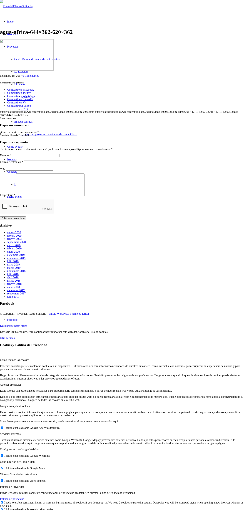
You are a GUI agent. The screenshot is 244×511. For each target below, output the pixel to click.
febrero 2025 (14, 235)
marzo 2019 (14, 267)
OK (2, 337)
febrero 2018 (14, 283)
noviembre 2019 (16, 258)
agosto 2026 (14, 232)
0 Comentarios (31, 75)
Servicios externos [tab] (10, 433)
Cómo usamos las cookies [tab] (14, 359)
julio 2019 (13, 261)
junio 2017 (13, 296)
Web (2, 168)
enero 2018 (13, 287)
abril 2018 (13, 277)
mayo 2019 (13, 264)
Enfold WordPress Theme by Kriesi (69, 313)
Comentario (7, 195)
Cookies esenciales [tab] (10, 384)
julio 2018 (13, 274)
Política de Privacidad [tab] (12, 486)
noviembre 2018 (16, 270)
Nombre (5, 155)
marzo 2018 (14, 280)
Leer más (9, 337)
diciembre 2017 (16, 290)
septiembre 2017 (16, 293)
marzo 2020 (14, 245)
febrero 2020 (14, 248)
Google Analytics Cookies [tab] (15, 406)
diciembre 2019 (16, 254)
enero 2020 (13, 251)
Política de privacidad (12, 498)
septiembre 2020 (16, 242)
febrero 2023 (14, 238)
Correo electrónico (11, 161)
